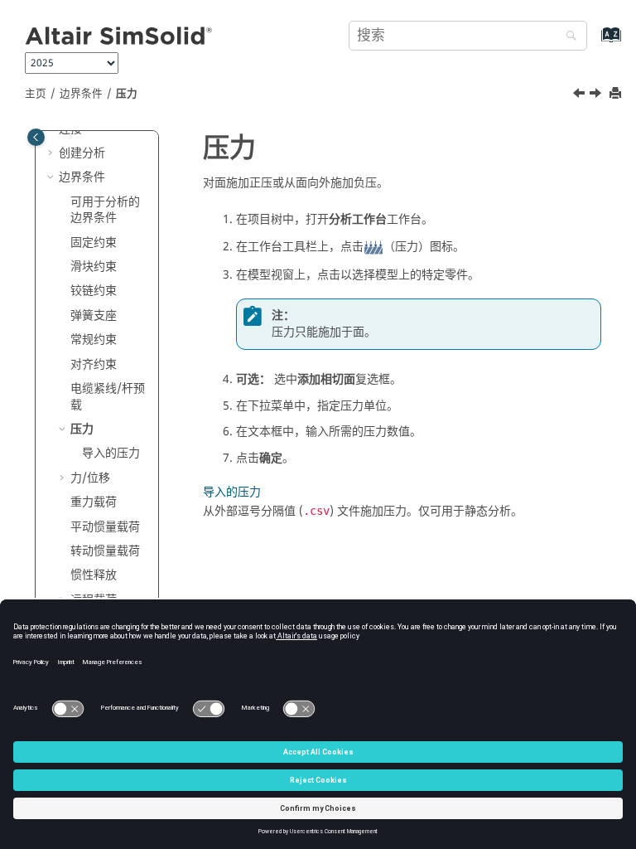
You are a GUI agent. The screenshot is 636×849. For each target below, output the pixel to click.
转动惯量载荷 (105, 551)
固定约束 (93, 242)
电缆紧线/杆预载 (107, 397)
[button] (52, 153)
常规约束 (93, 339)
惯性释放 (93, 575)
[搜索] (567, 37)
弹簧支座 (93, 315)
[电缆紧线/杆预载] (580, 95)
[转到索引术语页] (593, 42)
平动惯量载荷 (105, 527)
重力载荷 (93, 502)
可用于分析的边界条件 (105, 210)
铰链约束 (93, 290)
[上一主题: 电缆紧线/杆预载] (580, 95)
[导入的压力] (597, 95)
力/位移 (90, 478)
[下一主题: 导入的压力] (597, 95)
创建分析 (82, 153)
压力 (126, 93)
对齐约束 (93, 364)
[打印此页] (617, 94)
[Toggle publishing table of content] (36, 137)
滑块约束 (93, 266)
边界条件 (81, 93)
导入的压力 (111, 453)
